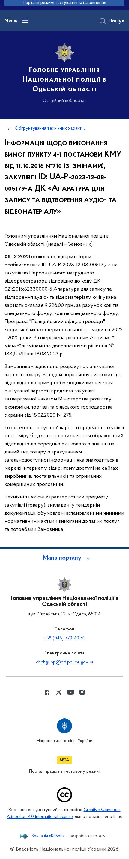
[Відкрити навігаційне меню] (25, 21)
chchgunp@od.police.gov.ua (64, 662)
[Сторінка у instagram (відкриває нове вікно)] (82, 692)
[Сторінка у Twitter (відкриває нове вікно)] (58, 692)
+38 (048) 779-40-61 (64, 638)
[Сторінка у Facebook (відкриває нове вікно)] (47, 692)
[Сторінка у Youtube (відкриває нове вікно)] (70, 692)
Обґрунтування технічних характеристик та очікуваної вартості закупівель (50, 128)
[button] (64, 558)
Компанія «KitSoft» (48, 836)
